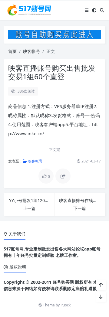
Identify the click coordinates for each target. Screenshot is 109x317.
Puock (66, 305)
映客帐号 (31, 51)
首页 (12, 51)
